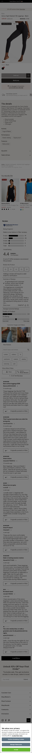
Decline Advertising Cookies (16, 739)
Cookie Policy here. (17, 735)
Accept (16, 749)
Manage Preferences (16, 744)
